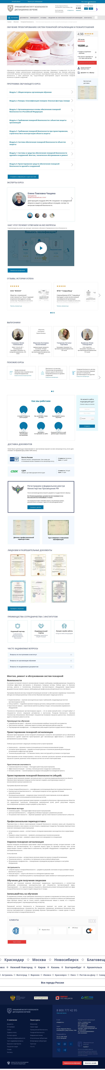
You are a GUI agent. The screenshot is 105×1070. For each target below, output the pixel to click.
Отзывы (43, 17)
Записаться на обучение (17, 270)
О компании (12, 1020)
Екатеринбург (73, 967)
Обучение (14, 17)
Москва (39, 959)
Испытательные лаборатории (38, 1038)
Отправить (87, 426)
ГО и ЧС (32, 1046)
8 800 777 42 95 (67, 1010)
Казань (55, 967)
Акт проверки (11, 1027)
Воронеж (35, 975)
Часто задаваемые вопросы (15, 1041)
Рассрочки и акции (12, 1046)
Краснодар (14, 959)
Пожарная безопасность (37, 1032)
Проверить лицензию (17, 608)
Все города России (52, 982)
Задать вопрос (17, 942)
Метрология (33, 1024)
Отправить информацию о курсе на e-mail (23, 177)
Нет (91, 8)
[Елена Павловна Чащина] (19, 199)
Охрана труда (34, 1027)
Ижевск (47, 975)
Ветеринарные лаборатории (38, 1041)
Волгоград (21, 975)
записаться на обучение (87, 62)
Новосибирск (66, 959)
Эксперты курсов (12, 1035)
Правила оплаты (12, 1032)
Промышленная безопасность (39, 1029)
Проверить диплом (35, 507)
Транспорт (33, 1044)
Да (86, 8)
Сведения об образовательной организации (65, 17)
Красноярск (61, 975)
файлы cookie (88, 1049)
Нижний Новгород (21, 967)
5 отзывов (87, 35)
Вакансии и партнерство (14, 1044)
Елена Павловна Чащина (41, 193)
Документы (24, 17)
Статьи (9, 1029)
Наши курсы (35, 1020)
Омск (73, 975)
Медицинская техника (36, 1035)
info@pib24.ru (70, 10)
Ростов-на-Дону (87, 975)
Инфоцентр (34, 17)
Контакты (88, 17)
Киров (42, 967)
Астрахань (7, 975)
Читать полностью (16, 306)
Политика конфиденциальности (16, 1038)
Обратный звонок (61, 1013)
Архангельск (94, 967)
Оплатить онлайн (90, 1063)
